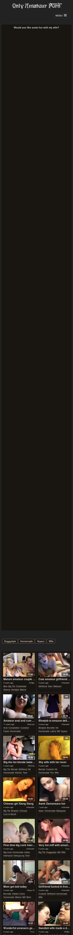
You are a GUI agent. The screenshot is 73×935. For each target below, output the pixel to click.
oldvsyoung (18, 855)
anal (5, 727)
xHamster (65, 682)
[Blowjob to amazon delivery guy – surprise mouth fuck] (54, 706)
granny (6, 689)
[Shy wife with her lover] (54, 748)
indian (27, 852)
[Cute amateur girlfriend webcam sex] (54, 665)
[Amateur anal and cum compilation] (19, 706)
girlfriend (43, 686)
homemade (26, 641)
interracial (8, 855)
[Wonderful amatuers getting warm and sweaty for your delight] (19, 914)
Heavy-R (30, 890)
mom (28, 897)
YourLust (30, 724)
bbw (5, 686)
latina (53, 731)
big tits (11, 686)
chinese (23, 810)
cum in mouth (9, 814)
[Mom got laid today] (19, 872)
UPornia (31, 765)
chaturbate (21, 686)
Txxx (67, 848)
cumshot (25, 727)
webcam (57, 686)
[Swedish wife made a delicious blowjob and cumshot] (54, 914)
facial (6, 731)
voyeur (40, 641)
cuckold (50, 769)
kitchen (18, 772)
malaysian (61, 810)
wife (51, 641)
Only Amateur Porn (36, 6)
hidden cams (18, 893)
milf (58, 731)
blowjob (42, 727)
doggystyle (10, 641)
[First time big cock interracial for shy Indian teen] (19, 831)
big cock (7, 852)
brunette (51, 727)
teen (50, 686)
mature (23, 689)
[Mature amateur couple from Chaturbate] (19, 665)
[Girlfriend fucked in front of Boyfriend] (54, 872)
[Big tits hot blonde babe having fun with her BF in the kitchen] (19, 748)
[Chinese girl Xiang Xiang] (19, 789)
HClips (31, 682)
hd (57, 727)
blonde (14, 769)
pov (52, 772)
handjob (15, 689)
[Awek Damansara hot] (54, 789)
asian (41, 810)
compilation (14, 727)
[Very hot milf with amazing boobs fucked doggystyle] (54, 831)
